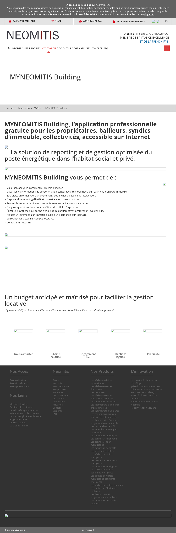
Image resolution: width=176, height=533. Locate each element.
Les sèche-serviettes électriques (101, 388)
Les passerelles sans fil (103, 426)
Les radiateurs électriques (104, 435)
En (166, 21)
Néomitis (57, 383)
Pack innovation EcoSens (143, 407)
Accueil (10, 108)
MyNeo (37, 108)
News (75, 48)
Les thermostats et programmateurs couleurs (104, 496)
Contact (96, 48)
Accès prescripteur (19, 386)
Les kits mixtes (98, 392)
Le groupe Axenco (19, 425)
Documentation (61, 395)
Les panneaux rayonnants (104, 438)
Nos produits (59, 389)
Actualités (58, 404)
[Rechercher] (167, 48)
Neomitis (17, 48)
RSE (26, 48)
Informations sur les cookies (24, 413)
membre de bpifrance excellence (144, 37)
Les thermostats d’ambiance (105, 410)
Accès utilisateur (18, 380)
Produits (34, 48)
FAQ (105, 48)
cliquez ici (149, 14)
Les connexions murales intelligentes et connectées (105, 416)
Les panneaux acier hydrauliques (101, 443)
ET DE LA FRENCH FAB (154, 41)
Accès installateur (19, 383)
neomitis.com (103, 4)
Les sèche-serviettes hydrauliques (101, 382)
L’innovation (59, 401)
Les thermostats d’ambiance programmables (105, 406)
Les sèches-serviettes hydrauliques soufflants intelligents (103, 478)
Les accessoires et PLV (102, 451)
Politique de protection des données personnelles (24, 409)
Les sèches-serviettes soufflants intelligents (102, 471)
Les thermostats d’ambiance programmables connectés (105, 422)
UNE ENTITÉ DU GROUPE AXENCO (146, 34)
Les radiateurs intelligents (104, 466)
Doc (59, 48)
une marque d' (88, 530)
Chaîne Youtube (18, 422)
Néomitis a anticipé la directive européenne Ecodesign (146, 391)
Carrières (84, 48)
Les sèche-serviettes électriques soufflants (102, 397)
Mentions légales (19, 404)
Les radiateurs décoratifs (103, 401)
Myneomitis (48, 48)
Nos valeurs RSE (61, 386)
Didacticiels (58, 398)
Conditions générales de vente (26, 416)
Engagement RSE (18, 419)
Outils (67, 48)
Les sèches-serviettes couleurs (107, 485)
